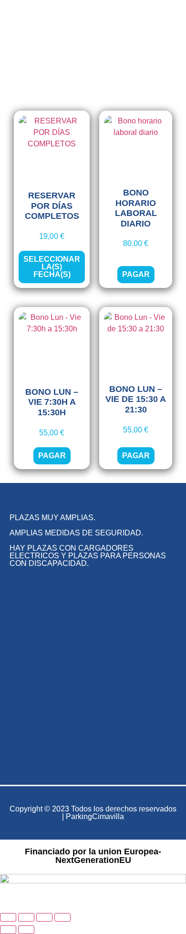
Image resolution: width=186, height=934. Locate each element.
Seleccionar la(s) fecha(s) (51, 266)
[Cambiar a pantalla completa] (26, 917)
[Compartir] (44, 917)
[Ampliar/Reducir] (8, 917)
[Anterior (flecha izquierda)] (8, 929)
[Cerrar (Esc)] (62, 917)
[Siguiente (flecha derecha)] (26, 929)
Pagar (136, 274)
